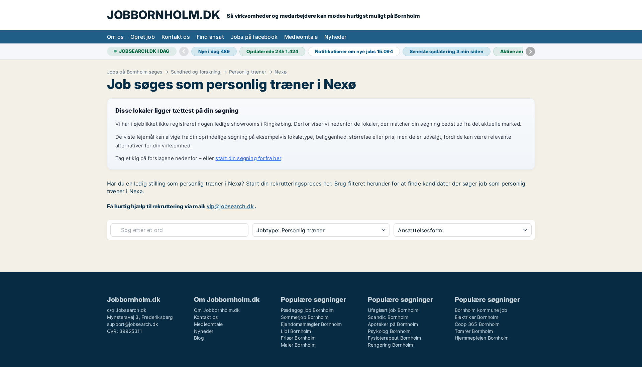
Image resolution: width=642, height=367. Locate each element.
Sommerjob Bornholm (305, 317)
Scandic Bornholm (388, 317)
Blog (199, 338)
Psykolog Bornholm (389, 331)
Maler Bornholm (298, 345)
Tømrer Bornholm (474, 331)
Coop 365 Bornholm (477, 324)
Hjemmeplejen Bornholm (482, 338)
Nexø (281, 72)
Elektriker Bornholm (476, 317)
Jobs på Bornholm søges (134, 72)
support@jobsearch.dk (132, 324)
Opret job (142, 36)
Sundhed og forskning (196, 72)
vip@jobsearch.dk (230, 206)
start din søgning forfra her (248, 158)
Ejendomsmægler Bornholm (311, 324)
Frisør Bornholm (298, 338)
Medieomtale (301, 36)
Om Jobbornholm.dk (217, 310)
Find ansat (210, 36)
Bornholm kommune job (481, 310)
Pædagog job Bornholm (307, 310)
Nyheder (335, 36)
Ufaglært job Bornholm (393, 310)
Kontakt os (176, 36)
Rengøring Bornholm (390, 345)
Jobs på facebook (254, 36)
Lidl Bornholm (296, 331)
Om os (115, 36)
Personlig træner (247, 72)
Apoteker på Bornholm (393, 324)
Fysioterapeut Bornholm (394, 338)
